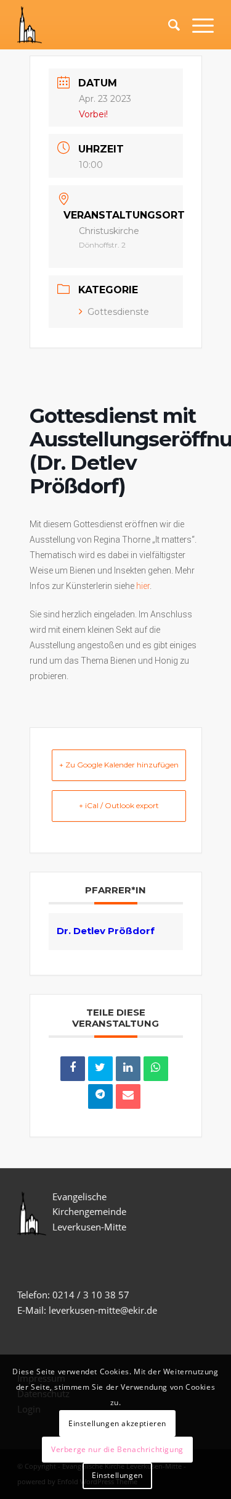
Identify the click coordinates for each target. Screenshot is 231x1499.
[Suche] (168, 24)
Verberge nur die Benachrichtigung (117, 1449)
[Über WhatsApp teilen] (156, 1068)
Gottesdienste (118, 311)
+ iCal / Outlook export (119, 805)
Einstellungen (117, 1475)
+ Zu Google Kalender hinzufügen (119, 764)
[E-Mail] (128, 1096)
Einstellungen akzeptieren (117, 1423)
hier (143, 586)
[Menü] (197, 24)
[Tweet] (100, 1068)
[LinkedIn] (128, 1068)
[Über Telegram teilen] (100, 1096)
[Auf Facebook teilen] (72, 1068)
